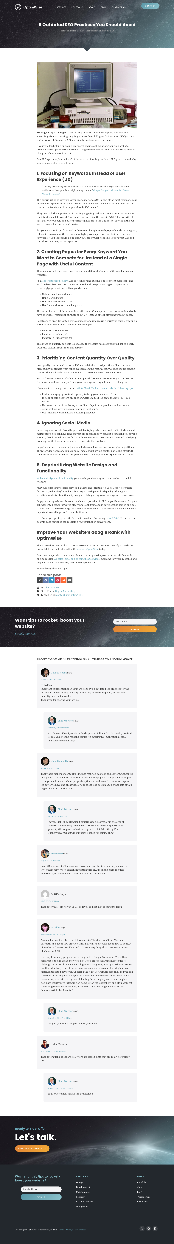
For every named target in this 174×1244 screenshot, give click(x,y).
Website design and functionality (55, 478)
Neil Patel (113, 518)
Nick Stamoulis (59, 761)
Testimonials (119, 7)
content (60, 594)
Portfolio (77, 7)
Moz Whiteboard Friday (54, 280)
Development (83, 1187)
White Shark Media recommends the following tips (105, 388)
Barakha (55, 927)
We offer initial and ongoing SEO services (77, 558)
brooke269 (57, 853)
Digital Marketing (65, 591)
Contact (150, 5)
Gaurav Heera (59, 672)
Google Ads (82, 1206)
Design (79, 1182)
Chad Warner (51, 587)
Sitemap (82, 1230)
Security (80, 1196)
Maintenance (83, 1192)
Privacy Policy (71, 1230)
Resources (142, 1201)
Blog (104, 7)
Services (61, 7)
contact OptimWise (88, 549)
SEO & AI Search (84, 1201)
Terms (61, 1230)
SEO (81, 594)
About (92, 7)
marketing (72, 594)
